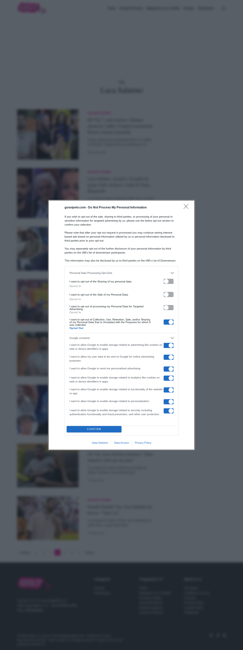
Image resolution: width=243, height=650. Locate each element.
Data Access (121, 442)
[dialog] (121, 325)
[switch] (169, 281)
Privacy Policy (143, 442)
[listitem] (121, 273)
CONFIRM (94, 429)
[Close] (187, 207)
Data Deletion (100, 442)
